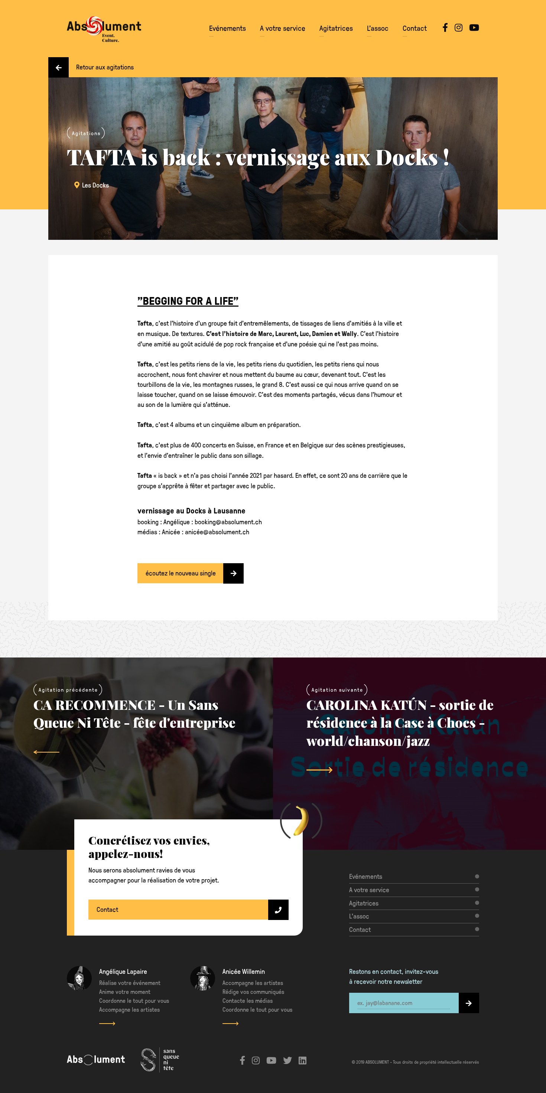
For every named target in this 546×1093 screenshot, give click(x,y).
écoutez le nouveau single (181, 572)
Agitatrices (336, 28)
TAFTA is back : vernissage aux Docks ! (258, 156)
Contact (415, 28)
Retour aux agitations (105, 66)
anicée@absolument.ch (217, 531)
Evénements (227, 28)
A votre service (282, 28)
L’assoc (378, 28)
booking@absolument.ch (228, 521)
